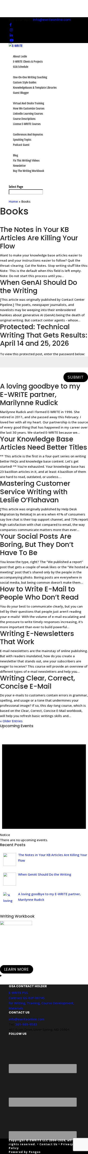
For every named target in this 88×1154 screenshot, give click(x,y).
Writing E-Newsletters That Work (37, 637)
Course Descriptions (24, 119)
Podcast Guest (21, 145)
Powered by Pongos (25, 1152)
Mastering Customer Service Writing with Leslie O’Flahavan (35, 491)
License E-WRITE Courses (27, 124)
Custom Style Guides (24, 82)
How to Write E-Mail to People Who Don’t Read (39, 593)
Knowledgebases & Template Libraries (35, 87)
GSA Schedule (20, 67)
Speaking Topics (22, 139)
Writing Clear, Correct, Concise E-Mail (37, 682)
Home (13, 201)
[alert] (44, 788)
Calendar (15, 176)
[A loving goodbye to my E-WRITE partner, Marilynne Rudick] (9, 898)
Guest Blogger (21, 93)
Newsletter (19, 166)
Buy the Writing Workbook (28, 171)
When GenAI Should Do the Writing (38, 286)
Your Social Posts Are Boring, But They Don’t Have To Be (36, 544)
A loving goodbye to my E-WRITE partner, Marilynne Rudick (40, 394)
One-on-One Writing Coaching (30, 77)
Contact (14, 181)
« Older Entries (11, 721)
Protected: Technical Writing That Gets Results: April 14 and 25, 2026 (43, 335)
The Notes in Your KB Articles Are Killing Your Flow (39, 238)
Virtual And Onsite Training (28, 103)
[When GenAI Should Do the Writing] (9, 879)
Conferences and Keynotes (28, 134)
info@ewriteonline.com (26, 1019)
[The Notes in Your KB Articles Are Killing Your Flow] (9, 859)
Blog (15, 155)
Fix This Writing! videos (26, 160)
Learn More (16, 969)
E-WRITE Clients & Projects (28, 61)
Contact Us (49, 1144)
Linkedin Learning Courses (28, 113)
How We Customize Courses (28, 108)
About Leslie (20, 56)
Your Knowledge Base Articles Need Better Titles (43, 443)
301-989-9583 (26, 1024)
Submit (76, 377)
